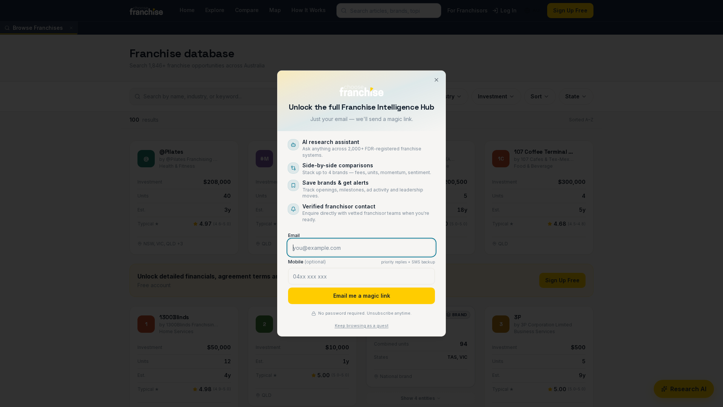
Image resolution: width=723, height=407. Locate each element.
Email (294, 235)
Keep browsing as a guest (362, 325)
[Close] (436, 80)
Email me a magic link (361, 295)
